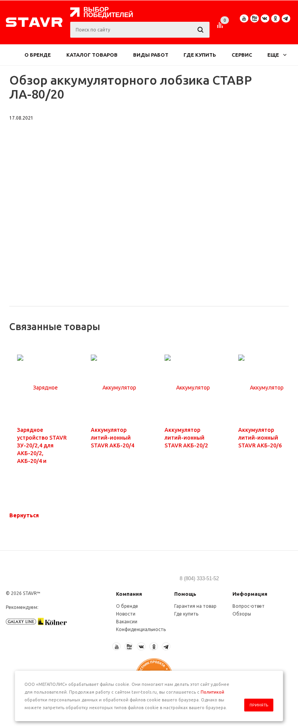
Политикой (212, 692)
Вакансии (126, 621)
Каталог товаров (92, 54)
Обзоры (241, 613)
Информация (249, 594)
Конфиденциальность (141, 629)
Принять (259, 705)
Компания (129, 594)
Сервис (242, 54)
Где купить (200, 54)
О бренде (37, 54)
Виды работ (150, 54)
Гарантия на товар (195, 606)
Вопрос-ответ (248, 606)
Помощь (185, 594)
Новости (125, 613)
